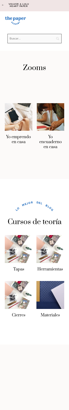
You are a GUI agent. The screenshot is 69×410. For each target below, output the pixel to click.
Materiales (50, 315)
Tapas (18, 269)
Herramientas (50, 269)
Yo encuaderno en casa (50, 141)
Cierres (18, 315)
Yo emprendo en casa (18, 139)
